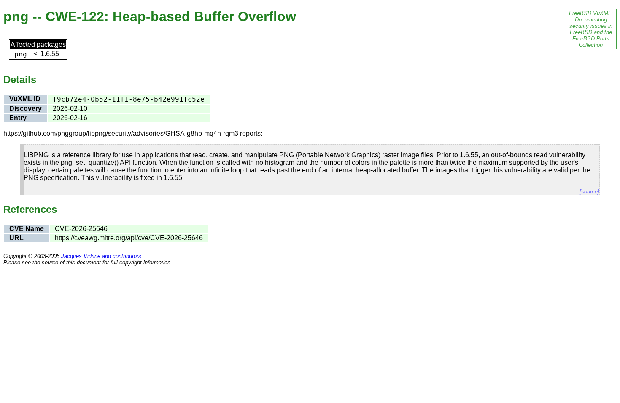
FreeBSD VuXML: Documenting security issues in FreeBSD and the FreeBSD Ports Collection (591, 29)
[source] (589, 191)
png (20, 54)
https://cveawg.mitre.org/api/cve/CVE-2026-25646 (129, 238)
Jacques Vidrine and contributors (101, 256)
